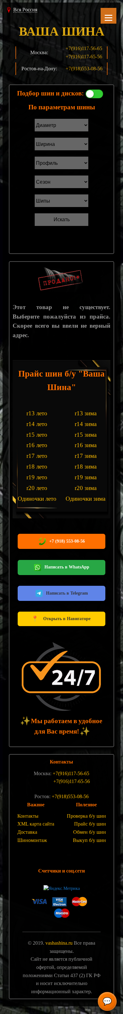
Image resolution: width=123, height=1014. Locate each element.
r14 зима (86, 424)
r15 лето (36, 434)
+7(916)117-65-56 (84, 56)
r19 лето (36, 477)
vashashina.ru (59, 943)
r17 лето (36, 455)
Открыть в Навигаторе (61, 618)
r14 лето (36, 424)
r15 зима (86, 434)
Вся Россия (25, 9)
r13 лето (36, 413)
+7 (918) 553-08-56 (67, 541)
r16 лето (36, 445)
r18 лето (36, 466)
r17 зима (86, 455)
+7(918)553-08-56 (84, 68)
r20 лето (36, 488)
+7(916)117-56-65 (84, 48)
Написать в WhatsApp (66, 567)
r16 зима (86, 445)
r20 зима (86, 488)
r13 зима (86, 413)
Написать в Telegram (67, 593)
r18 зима (86, 466)
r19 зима (86, 477)
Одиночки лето (37, 498)
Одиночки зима (85, 498)
